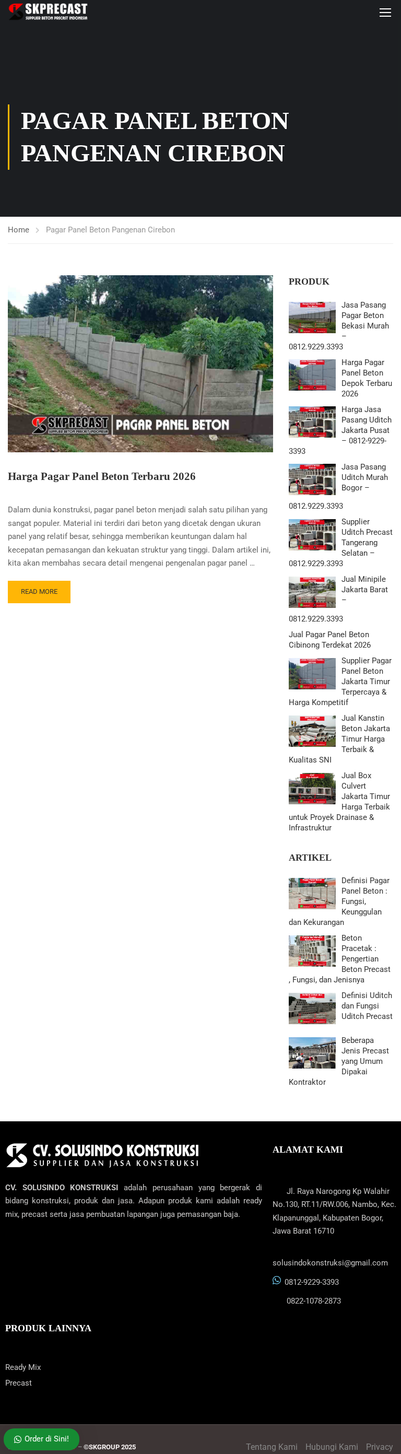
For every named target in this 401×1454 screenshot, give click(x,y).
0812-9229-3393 (312, 1282)
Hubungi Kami (331, 1447)
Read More (39, 591)
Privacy (379, 1447)
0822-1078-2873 (314, 1301)
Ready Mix (23, 1367)
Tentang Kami (272, 1447)
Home (18, 229)
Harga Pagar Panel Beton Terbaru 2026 (102, 476)
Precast (18, 1383)
